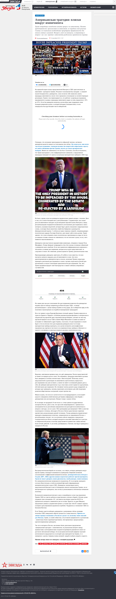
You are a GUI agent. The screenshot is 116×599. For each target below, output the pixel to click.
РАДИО (39, 1)
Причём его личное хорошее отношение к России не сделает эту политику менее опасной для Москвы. (60, 515)
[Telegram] (88, 551)
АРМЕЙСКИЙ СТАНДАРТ (67, 1)
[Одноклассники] (85, 551)
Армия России (39, 7)
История (83, 7)
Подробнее (81, 590)
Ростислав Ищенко (42, 38)
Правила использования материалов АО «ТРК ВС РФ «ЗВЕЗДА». (18, 593)
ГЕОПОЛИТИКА (53, 7)
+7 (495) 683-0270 (9, 584)
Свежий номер (95, 7)
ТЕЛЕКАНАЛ (27, 1)
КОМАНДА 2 (83, 1)
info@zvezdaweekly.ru (11, 582)
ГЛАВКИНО (93, 1)
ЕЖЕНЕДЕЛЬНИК (50, 1)
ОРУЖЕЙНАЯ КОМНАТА (69, 7)
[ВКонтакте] (82, 551)
